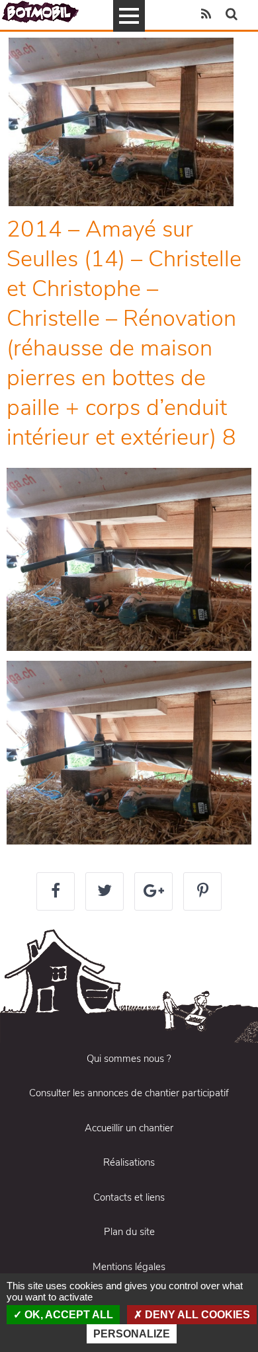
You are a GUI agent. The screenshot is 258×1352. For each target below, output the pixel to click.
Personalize (131, 1333)
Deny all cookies (196, 1314)
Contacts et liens (129, 1197)
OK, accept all (67, 1314)
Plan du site (129, 1231)
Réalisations (129, 1162)
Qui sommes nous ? (129, 1058)
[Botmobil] (40, 11)
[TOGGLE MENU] (129, 16)
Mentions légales (129, 1266)
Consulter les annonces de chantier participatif (129, 1093)
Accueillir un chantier (129, 1128)
